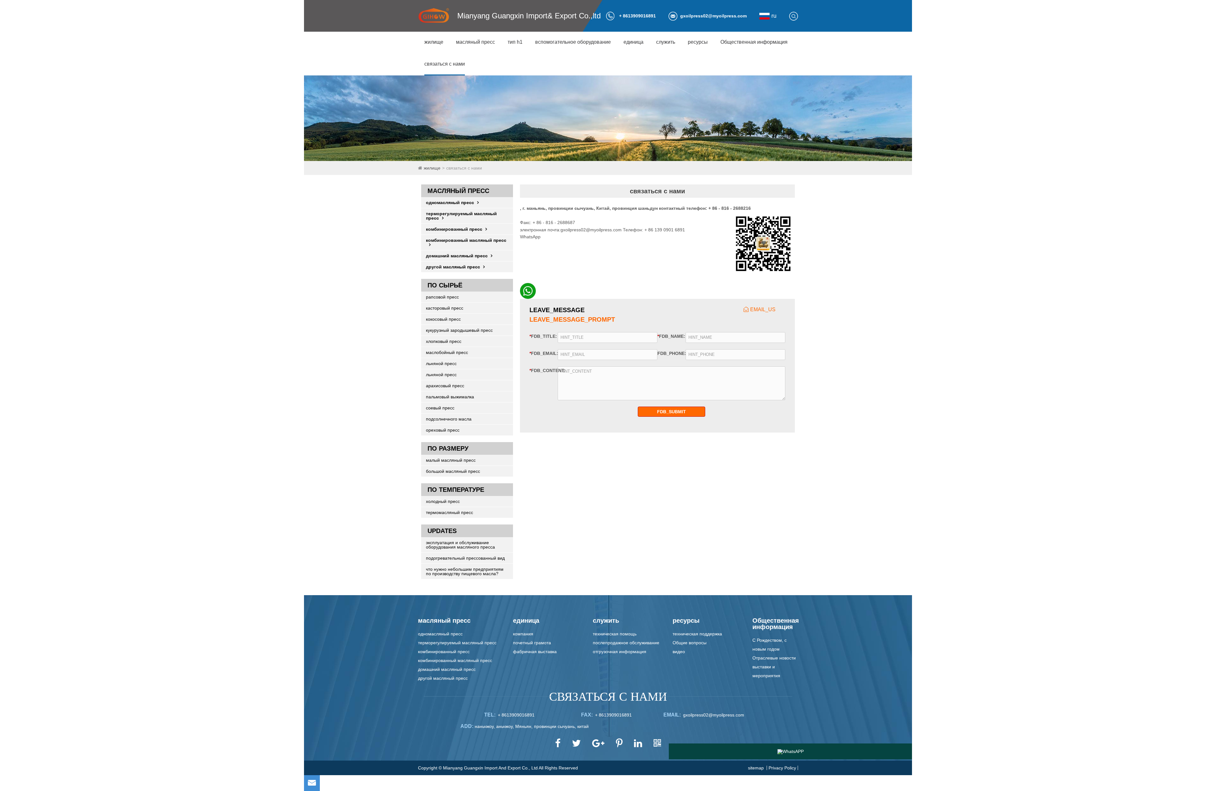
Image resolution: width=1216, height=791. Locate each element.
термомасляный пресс (449, 512)
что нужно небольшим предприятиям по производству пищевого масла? (465, 571)
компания (523, 633)
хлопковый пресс (443, 341)
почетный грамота (532, 642)
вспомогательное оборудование (573, 42)
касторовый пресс (444, 308)
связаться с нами (444, 64)
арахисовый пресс (445, 385)
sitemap (756, 768)
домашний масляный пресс (457, 255)
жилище (433, 42)
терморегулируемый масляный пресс (461, 216)
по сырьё (445, 285)
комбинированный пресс (454, 229)
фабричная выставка (535, 651)
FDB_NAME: (669, 336)
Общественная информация (754, 42)
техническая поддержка (697, 633)
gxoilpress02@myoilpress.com (713, 15)
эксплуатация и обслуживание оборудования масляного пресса (460, 545)
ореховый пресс (442, 430)
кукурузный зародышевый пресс (459, 330)
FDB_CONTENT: (541, 370)
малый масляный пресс (451, 460)
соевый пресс (440, 407)
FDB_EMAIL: (541, 353)
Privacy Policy (782, 768)
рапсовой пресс (442, 296)
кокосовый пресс (443, 319)
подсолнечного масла (449, 418)
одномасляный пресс (450, 202)
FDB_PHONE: (669, 353)
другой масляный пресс (453, 266)
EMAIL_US (763, 309)
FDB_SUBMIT (671, 411)
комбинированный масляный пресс (466, 240)
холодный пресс (443, 501)
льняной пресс (441, 363)
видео (679, 651)
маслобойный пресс (447, 352)
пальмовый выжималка (450, 396)
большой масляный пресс (453, 471)
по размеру (448, 448)
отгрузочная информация (619, 651)
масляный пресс (475, 42)
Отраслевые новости (774, 657)
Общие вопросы (689, 642)
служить (665, 42)
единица (633, 42)
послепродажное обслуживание (626, 642)
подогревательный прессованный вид (465, 558)
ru (773, 16)
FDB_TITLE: (541, 336)
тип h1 (515, 42)
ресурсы (698, 42)
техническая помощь (614, 633)
